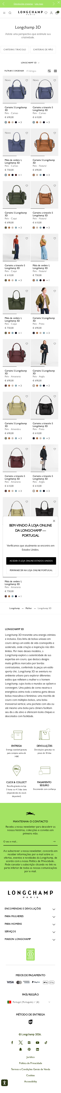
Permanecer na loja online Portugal (31, 570)
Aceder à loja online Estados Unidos (31, 561)
